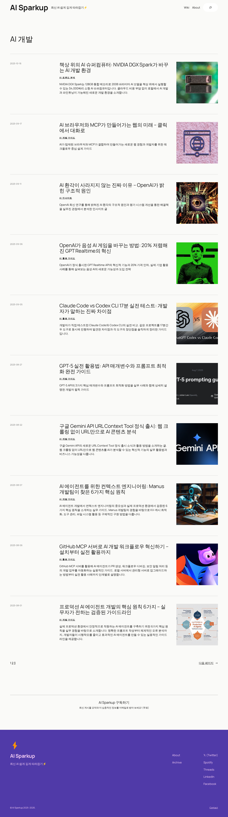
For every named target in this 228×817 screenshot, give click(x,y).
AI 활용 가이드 (67, 258)
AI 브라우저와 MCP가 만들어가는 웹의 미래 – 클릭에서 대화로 (113, 127)
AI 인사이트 (65, 197)
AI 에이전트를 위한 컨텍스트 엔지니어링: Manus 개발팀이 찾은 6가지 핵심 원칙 (111, 489)
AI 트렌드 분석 (67, 77)
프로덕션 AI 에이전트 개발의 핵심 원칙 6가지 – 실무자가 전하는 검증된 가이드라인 (112, 609)
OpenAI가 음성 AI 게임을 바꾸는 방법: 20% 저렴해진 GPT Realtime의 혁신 (113, 248)
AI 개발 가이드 (67, 137)
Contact (214, 807)
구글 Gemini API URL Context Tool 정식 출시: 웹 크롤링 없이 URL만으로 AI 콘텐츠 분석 (113, 428)
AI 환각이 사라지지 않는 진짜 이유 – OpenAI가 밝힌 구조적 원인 (111, 187)
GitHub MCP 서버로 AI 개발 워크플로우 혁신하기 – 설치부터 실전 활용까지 (113, 549)
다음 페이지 (208, 663)
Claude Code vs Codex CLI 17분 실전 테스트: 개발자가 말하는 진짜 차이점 (113, 308)
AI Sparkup (29, 7)
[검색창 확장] (210, 7)
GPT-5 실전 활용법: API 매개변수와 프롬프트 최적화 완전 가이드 (112, 368)
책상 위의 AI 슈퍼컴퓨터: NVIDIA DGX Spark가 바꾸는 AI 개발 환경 (113, 67)
